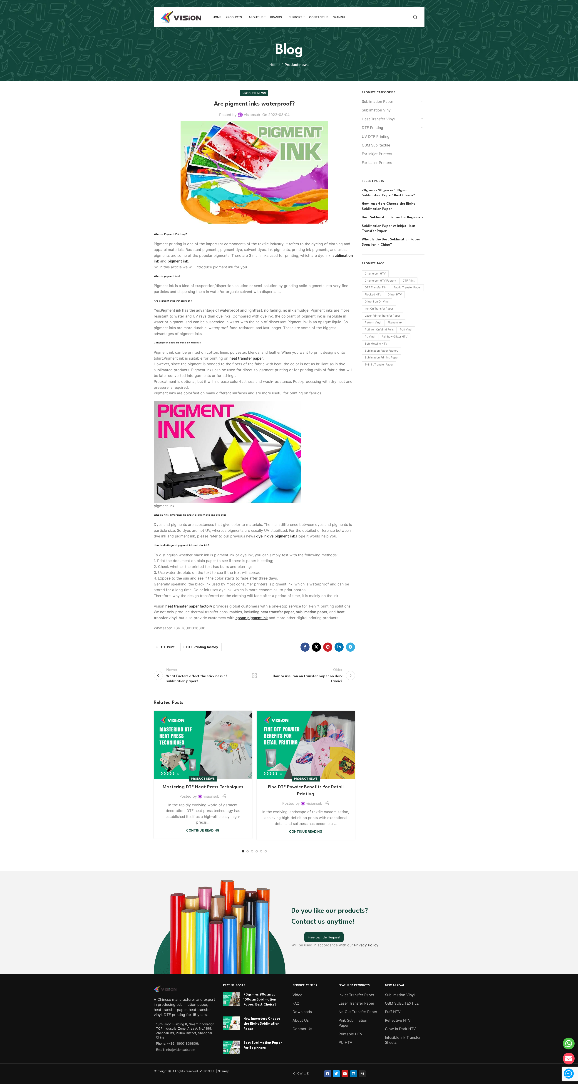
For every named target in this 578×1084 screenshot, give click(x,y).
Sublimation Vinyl (377, 110)
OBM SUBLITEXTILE (402, 1003)
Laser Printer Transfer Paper (382, 315)
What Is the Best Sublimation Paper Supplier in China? (391, 242)
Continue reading (202, 830)
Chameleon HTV (375, 273)
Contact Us (302, 1028)
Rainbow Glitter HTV (394, 336)
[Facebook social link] (305, 647)
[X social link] (316, 647)
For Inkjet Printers (377, 153)
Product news (297, 64)
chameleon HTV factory (380, 280)
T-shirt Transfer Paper (379, 364)
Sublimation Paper (377, 101)
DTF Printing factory (202, 647)
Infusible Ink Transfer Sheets (403, 1039)
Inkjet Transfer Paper (356, 994)
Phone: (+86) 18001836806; (177, 1043)
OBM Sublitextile (376, 145)
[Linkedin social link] (339, 647)
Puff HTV (393, 1011)
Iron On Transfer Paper (379, 308)
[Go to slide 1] (243, 851)
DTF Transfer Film (376, 287)
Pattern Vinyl (373, 322)
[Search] (415, 17)
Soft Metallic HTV (376, 343)
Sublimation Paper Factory (381, 350)
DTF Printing (372, 127)
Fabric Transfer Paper (407, 287)
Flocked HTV (373, 294)
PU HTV (345, 1042)
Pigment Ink (394, 322)
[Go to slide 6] (266, 851)
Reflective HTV (398, 1020)
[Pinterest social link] (327, 647)
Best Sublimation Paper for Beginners (392, 217)
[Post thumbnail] (231, 1000)
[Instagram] (362, 1073)
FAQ (296, 1003)
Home (274, 64)
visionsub (252, 114)
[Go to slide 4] (257, 851)
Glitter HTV (395, 294)
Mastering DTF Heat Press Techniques (203, 787)
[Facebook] (327, 1073)
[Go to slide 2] (247, 851)
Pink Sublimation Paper (353, 1023)
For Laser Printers (377, 162)
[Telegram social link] (350, 647)
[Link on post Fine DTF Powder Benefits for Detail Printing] (306, 745)
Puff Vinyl (406, 329)
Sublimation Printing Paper (381, 357)
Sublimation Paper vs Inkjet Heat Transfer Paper (389, 228)
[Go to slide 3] (252, 851)
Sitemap (223, 1071)
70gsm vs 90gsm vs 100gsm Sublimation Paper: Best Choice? (388, 193)
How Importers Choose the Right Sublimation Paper (388, 206)
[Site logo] (181, 16)
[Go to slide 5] (261, 851)
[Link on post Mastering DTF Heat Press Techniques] (203, 745)
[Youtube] (345, 1073)
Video (298, 994)
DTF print (408, 280)
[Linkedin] (353, 1073)
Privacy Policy (366, 945)
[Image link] (165, 988)
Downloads (302, 1011)
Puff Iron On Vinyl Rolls (379, 329)
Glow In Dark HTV (400, 1028)
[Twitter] (336, 1073)
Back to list (254, 675)
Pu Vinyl (370, 336)
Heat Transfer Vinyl (378, 119)
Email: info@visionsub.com (175, 1049)
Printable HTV (350, 1033)
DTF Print (167, 647)
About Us (301, 1020)
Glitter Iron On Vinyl (377, 301)
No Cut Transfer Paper (358, 1011)
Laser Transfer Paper (356, 1003)
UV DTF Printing (375, 136)
